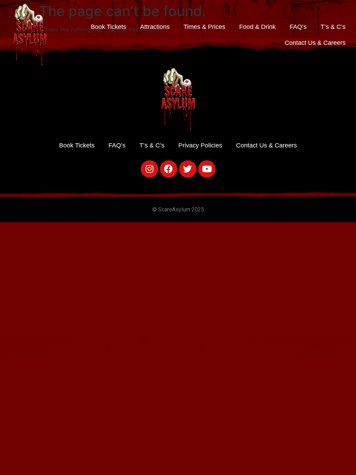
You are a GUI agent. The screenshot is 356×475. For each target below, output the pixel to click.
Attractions (155, 26)
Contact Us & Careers (315, 42)
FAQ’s (298, 26)
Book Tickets (108, 26)
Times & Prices (204, 26)
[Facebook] (168, 169)
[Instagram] (149, 169)
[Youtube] (207, 169)
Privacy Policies (200, 145)
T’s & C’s (333, 26)
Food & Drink (257, 26)
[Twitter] (187, 169)
